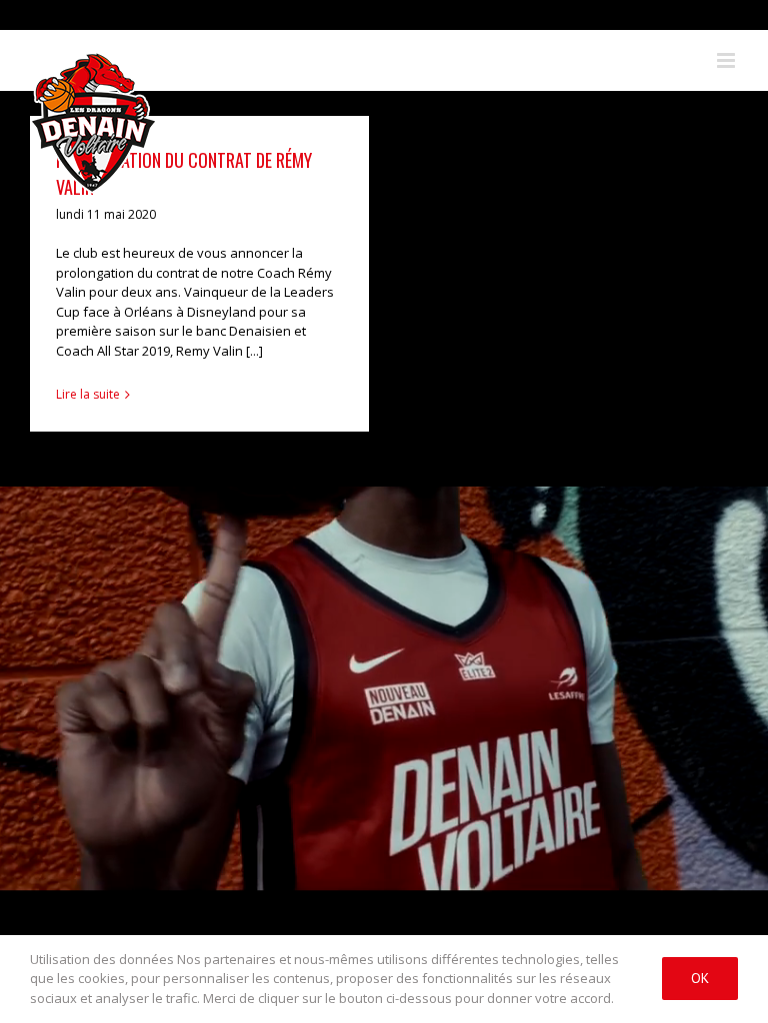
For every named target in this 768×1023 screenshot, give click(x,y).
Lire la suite (88, 394)
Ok (700, 978)
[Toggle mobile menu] (727, 60)
